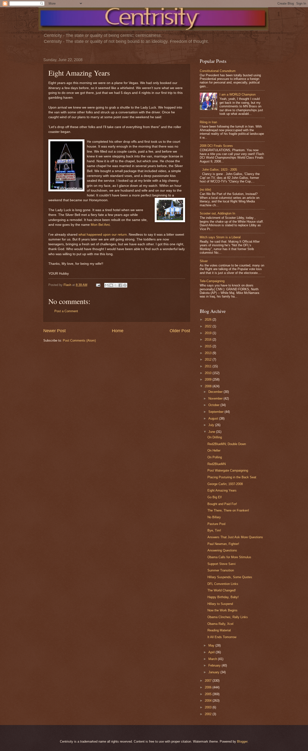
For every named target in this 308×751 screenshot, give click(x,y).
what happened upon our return (102, 234)
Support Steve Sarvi (221, 564)
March (213, 659)
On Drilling (214, 437)
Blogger (242, 741)
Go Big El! (214, 497)
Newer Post (54, 330)
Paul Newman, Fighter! (223, 544)
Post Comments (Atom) (79, 340)
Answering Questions (222, 550)
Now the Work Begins (222, 610)
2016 (208, 339)
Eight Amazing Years (222, 490)
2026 (208, 319)
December (216, 392)
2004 (208, 700)
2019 (208, 333)
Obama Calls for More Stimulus (229, 557)
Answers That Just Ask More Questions (235, 537)
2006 (208, 687)
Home (117, 330)
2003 (208, 707)
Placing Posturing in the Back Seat (231, 477)
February (215, 665)
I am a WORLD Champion (237, 94)
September (216, 412)
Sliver (204, 261)
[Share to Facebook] (120, 285)
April (212, 652)
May (211, 645)
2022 (208, 326)
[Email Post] (98, 285)
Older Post (180, 330)
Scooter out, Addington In (217, 213)
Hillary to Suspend (220, 604)
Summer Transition (220, 570)
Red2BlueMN (216, 464)
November (216, 398)
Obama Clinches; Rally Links (227, 617)
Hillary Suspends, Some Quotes (229, 577)
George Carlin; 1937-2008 (225, 484)
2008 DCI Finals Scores (216, 146)
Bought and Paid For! (222, 504)
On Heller (213, 450)
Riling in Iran (208, 122)
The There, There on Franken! (228, 510)
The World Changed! (221, 590)
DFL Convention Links (222, 584)
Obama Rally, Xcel (220, 624)
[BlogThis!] (111, 285)
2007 (208, 680)
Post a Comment (66, 311)
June (212, 432)
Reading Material (219, 630)
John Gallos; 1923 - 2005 (219, 169)
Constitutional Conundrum (218, 71)
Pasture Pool (216, 524)
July (211, 425)
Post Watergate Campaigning (227, 470)
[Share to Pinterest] (124, 285)
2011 (208, 366)
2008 (208, 386)
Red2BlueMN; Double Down (226, 444)
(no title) (205, 189)
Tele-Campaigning (212, 281)
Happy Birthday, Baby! (223, 597)
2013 (208, 353)
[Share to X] (115, 285)
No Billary (214, 517)
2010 (208, 373)
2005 (208, 694)
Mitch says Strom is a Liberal (220, 237)
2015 (208, 346)
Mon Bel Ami (100, 225)
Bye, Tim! (214, 530)
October (214, 405)
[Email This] (106, 285)
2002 (208, 714)
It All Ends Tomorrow (221, 637)
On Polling (214, 457)
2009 (208, 379)
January (214, 672)
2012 (208, 359)
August (213, 418)
